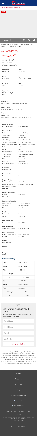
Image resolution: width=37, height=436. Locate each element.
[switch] (24, 40)
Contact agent (6, 40)
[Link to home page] (18, 3)
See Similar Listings (9, 65)
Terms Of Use (11, 411)
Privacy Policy (24, 411)
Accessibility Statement (12, 413)
